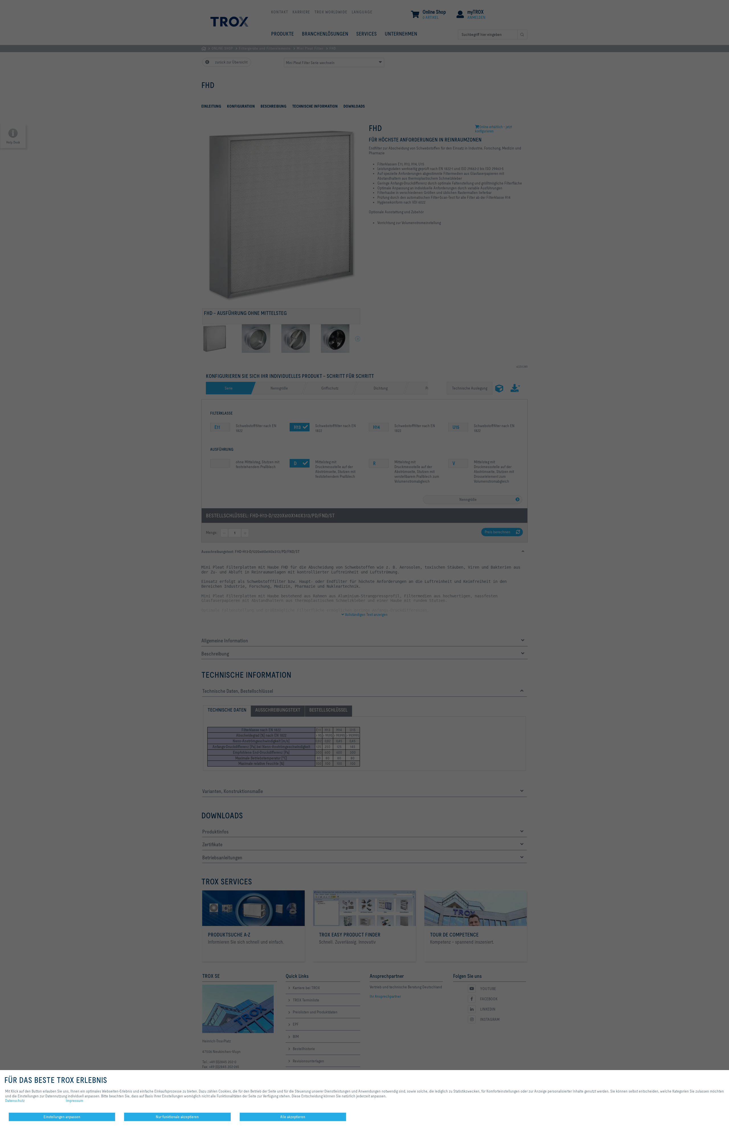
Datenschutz (15, 1100)
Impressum (74, 1100)
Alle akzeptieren (292, 1116)
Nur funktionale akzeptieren (177, 1116)
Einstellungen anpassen (62, 1116)
